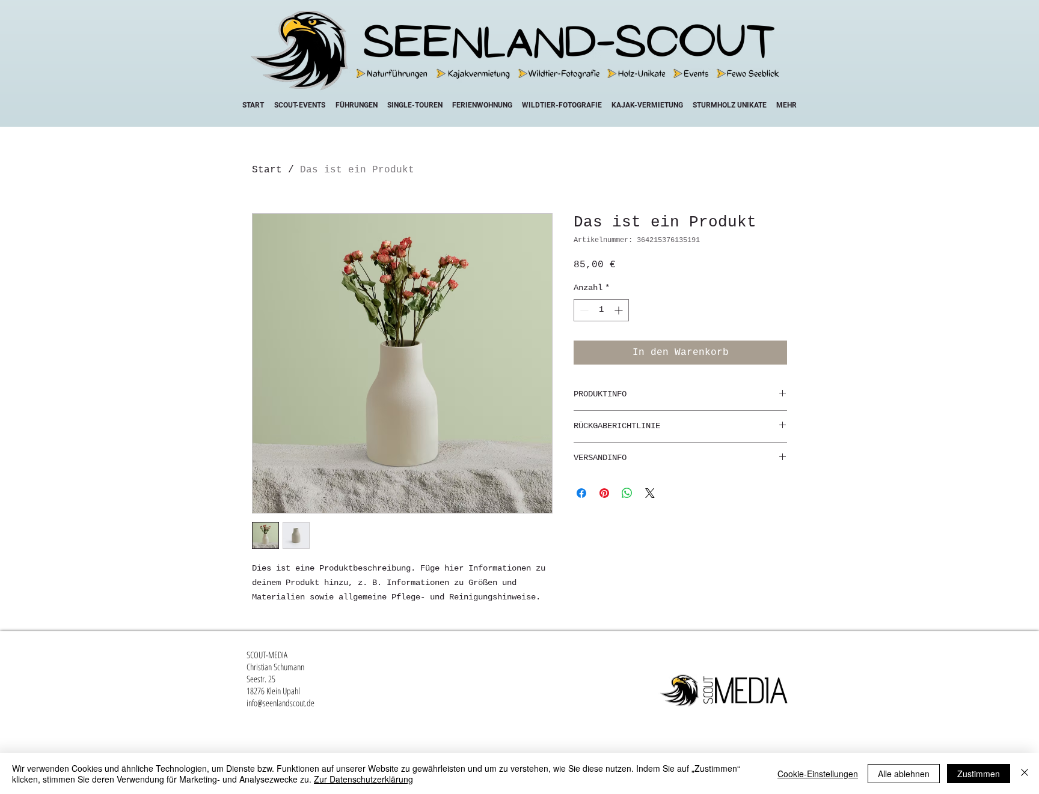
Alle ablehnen (904, 774)
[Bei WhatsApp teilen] (627, 493)
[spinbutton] (601, 310)
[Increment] (619, 310)
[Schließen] (1024, 773)
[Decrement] (582, 310)
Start (267, 170)
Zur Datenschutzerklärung (363, 779)
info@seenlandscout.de (280, 703)
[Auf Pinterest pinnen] (604, 493)
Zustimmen (978, 774)
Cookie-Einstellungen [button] (817, 774)
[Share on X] (650, 493)
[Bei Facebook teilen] (581, 493)
